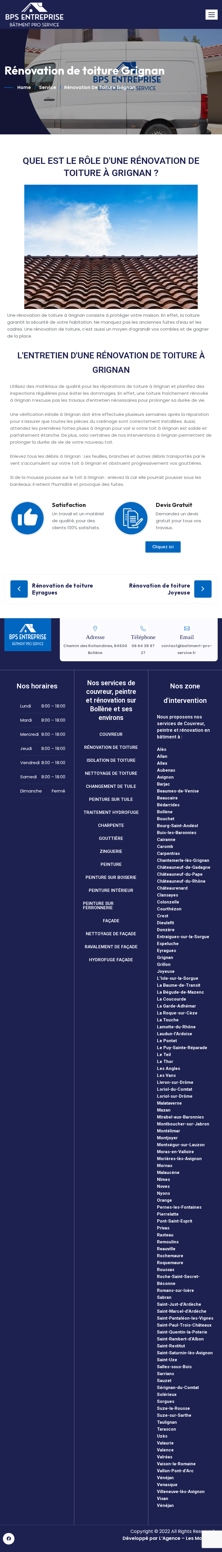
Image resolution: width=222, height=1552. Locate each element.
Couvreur (111, 734)
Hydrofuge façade (111, 959)
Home (24, 87)
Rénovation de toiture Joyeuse (159, 589)
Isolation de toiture (111, 760)
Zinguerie (111, 851)
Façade (111, 920)
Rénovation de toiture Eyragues (62, 589)
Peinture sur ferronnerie (98, 905)
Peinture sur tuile (111, 799)
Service (47, 87)
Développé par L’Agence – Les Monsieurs (171, 1538)
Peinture (111, 864)
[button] (212, 15)
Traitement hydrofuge (111, 812)
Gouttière (111, 838)
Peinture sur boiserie (111, 877)
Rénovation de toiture (111, 747)
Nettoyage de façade (111, 933)
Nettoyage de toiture (111, 773)
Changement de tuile (111, 786)
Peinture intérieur (111, 890)
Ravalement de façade (111, 946)
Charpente (111, 825)
